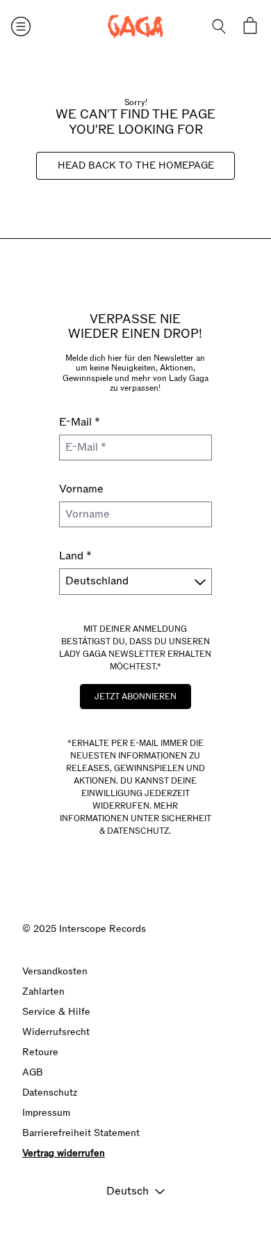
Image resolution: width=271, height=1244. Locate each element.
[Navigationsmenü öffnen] (21, 26)
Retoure (40, 1052)
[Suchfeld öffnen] (219, 26)
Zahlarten (43, 991)
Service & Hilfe (56, 1011)
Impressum (46, 1112)
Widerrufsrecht (56, 1032)
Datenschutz (49, 1092)
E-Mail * (79, 422)
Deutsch (127, 1191)
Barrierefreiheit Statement (81, 1133)
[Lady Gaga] (135, 26)
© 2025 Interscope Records (84, 928)
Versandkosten (55, 971)
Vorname (81, 489)
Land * (75, 555)
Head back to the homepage (136, 165)
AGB (32, 1072)
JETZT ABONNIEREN (135, 696)
